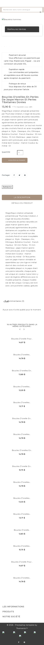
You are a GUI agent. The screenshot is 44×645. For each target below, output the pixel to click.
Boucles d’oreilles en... (22, 371)
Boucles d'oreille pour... (22, 339)
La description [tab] (22, 197)
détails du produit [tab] (22, 203)
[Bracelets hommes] (11, 19)
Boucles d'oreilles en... (22, 450)
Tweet (19, 175)
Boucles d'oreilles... (22, 387)
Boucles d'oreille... (22, 530)
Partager (14, 175)
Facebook (18, 642)
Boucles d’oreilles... (22, 355)
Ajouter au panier (15, 160)
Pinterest (25, 175)
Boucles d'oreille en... (22, 418)
